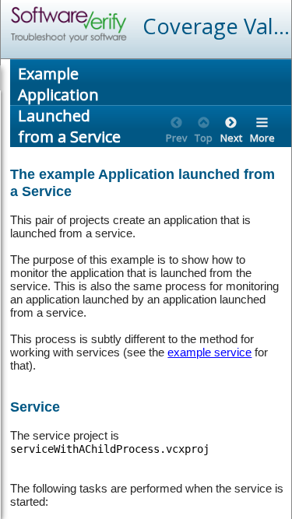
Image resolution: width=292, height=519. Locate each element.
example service (209, 352)
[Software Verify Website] (125, 24)
